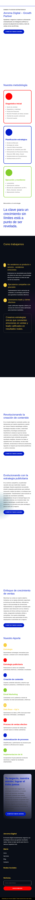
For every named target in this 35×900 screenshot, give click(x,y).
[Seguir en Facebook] (4, 872)
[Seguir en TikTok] (11, 872)
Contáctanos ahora (14, 31)
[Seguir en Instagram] (8, 872)
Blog (4, 859)
